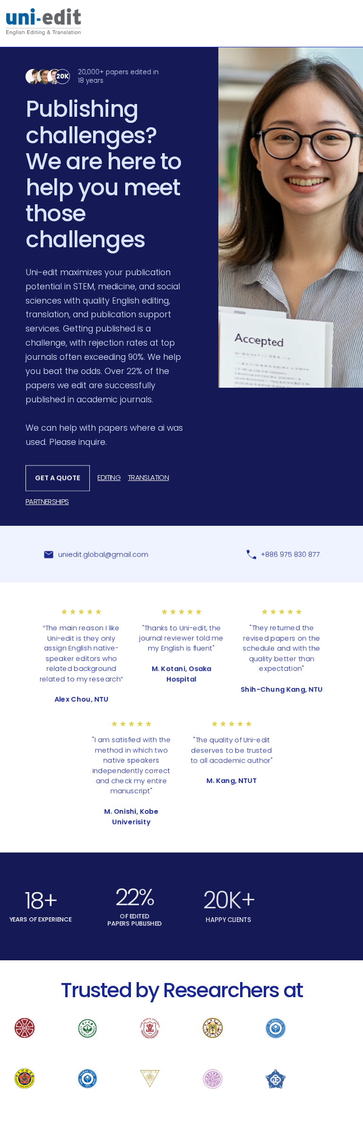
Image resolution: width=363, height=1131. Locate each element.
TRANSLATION (148, 477)
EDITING (109, 477)
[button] (350, 15)
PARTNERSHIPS (47, 501)
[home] (44, 22)
